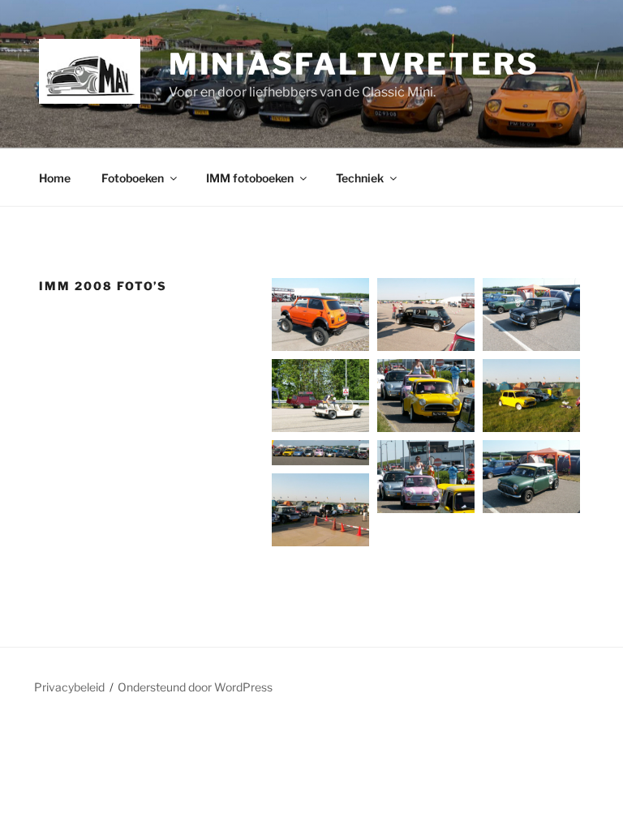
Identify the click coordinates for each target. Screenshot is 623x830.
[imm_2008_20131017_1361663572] (320, 509)
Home (55, 178)
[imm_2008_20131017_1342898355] (320, 314)
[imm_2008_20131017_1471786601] (426, 476)
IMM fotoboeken (250, 178)
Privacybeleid (69, 687)
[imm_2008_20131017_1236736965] (426, 395)
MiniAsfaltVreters (354, 64)
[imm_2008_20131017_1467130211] (531, 476)
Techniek (360, 178)
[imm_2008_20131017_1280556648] (320, 395)
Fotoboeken (132, 178)
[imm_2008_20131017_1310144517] (531, 314)
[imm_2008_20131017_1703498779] (531, 395)
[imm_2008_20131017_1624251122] (320, 452)
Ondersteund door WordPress (195, 687)
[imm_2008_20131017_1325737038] (426, 314)
